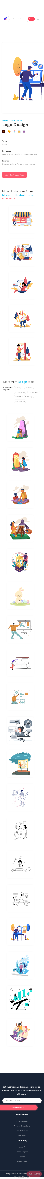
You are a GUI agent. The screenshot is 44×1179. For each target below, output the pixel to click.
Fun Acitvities (33, 392)
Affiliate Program (22, 1152)
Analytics (29, 388)
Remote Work (20, 401)
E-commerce (20, 392)
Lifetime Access (22, 1121)
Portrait (18, 397)
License (22, 1157)
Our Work (22, 1136)
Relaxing (18, 388)
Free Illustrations (22, 1131)
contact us (34, 1174)
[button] (39, 18)
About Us (22, 1147)
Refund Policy (22, 1161)
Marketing (28, 397)
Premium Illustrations (22, 1126)
